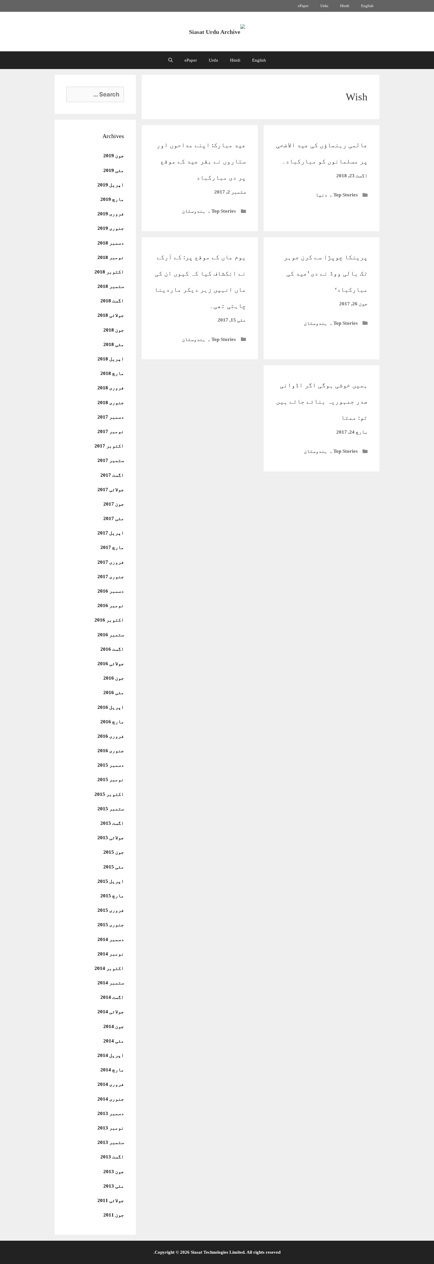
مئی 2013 (113, 1186)
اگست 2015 (112, 823)
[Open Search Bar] (170, 60)
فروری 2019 (110, 214)
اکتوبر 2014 (109, 968)
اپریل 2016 (110, 707)
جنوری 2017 (110, 576)
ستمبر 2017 (110, 460)
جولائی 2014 (110, 1011)
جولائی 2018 (110, 315)
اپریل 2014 (110, 1055)
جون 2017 (113, 504)
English (367, 6)
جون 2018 (113, 330)
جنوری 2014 (110, 1099)
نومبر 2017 (110, 431)
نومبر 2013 (110, 1128)
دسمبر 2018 (110, 243)
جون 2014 (113, 1026)
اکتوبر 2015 (109, 794)
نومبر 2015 (110, 779)
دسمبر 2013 (110, 1113)
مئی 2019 (113, 170)
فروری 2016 (110, 736)
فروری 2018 (110, 388)
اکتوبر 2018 (109, 272)
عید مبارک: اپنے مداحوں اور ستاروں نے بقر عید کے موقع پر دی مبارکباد (201, 161)
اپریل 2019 (110, 185)
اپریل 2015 (110, 881)
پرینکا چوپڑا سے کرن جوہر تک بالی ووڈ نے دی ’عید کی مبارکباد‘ (326, 273)
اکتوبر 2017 (109, 446)
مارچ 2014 (112, 1070)
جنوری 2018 (110, 402)
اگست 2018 (112, 301)
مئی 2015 (113, 867)
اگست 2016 (112, 649)
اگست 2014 (112, 997)
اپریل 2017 (110, 533)
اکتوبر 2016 (109, 620)
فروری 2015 (110, 910)
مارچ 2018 (112, 373)
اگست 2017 (112, 475)
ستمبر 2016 (110, 634)
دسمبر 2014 (110, 939)
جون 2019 (113, 155)
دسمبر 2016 (110, 591)
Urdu (324, 6)
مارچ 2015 (112, 896)
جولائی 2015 (110, 837)
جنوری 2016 (110, 750)
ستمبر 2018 (110, 286)
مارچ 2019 (112, 199)
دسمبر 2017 (110, 417)
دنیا (321, 195)
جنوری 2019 (110, 228)
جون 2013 (113, 1171)
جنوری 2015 (110, 924)
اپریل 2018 (110, 359)
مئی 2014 (113, 1041)
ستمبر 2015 (110, 808)
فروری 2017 (110, 562)
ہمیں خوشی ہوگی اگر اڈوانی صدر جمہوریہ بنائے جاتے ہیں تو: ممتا (322, 401)
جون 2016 (113, 678)
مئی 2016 (113, 692)
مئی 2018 (113, 344)
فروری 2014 (110, 1084)
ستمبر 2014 (110, 983)
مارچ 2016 (112, 721)
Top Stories (345, 195)
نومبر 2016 (110, 605)
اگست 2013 (112, 1157)
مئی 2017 (113, 518)
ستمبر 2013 (110, 1142)
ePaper (303, 6)
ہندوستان (193, 211)
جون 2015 (113, 852)
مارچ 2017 (112, 547)
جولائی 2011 (110, 1200)
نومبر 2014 (110, 954)
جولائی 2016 (110, 663)
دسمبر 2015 (110, 765)
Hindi (344, 6)
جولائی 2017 (110, 489)
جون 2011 (113, 1215)
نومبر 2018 (110, 257)
